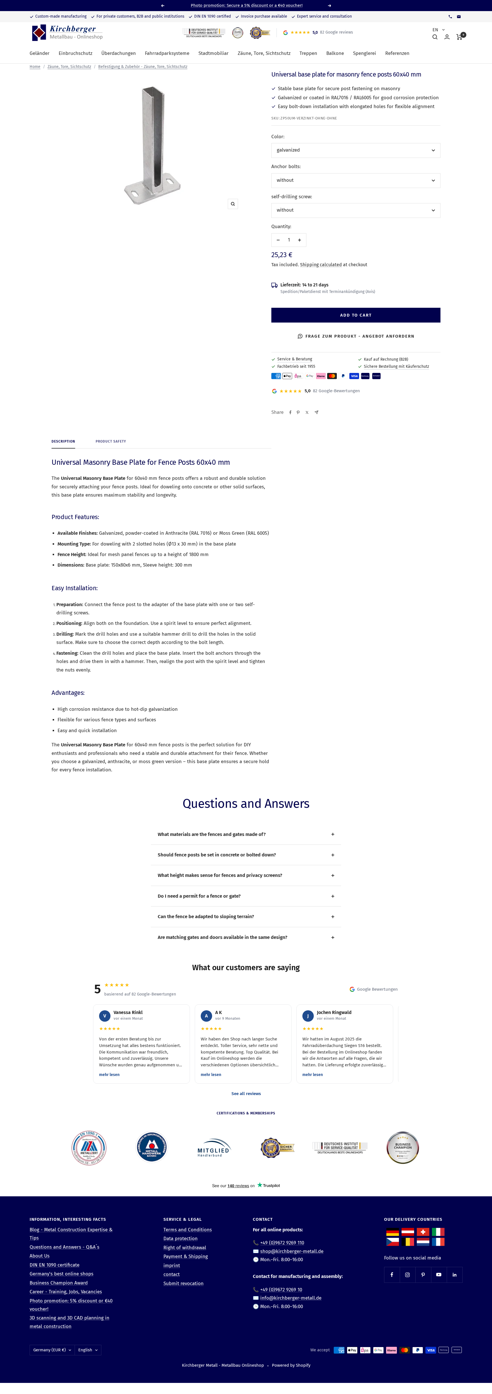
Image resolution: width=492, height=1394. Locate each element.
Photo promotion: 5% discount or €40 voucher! (71, 1305)
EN (435, 29)
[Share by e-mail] (316, 412)
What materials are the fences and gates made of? (212, 834)
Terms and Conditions (187, 1230)
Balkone (335, 53)
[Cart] (459, 37)
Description (63, 441)
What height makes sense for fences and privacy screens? (220, 875)
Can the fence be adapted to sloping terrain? (206, 917)
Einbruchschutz (75, 53)
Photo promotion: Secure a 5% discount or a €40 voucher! (247, 5)
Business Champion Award (59, 1283)
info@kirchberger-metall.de (290, 1298)
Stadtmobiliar (213, 53)
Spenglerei (364, 53)
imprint (171, 1266)
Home (35, 66)
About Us (40, 1256)
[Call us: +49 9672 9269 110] (450, 16)
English (85, 1349)
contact (171, 1274)
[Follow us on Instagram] (407, 1275)
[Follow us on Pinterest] (423, 1275)
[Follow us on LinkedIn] (454, 1275)
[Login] (447, 36)
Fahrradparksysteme (167, 53)
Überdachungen (118, 53)
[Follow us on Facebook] (392, 1275)
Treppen (308, 53)
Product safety (111, 441)
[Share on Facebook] (290, 412)
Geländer (40, 53)
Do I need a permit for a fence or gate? (199, 896)
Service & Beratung (294, 359)
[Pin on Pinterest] (298, 412)
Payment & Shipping (185, 1256)
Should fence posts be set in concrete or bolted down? (217, 855)
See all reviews (246, 1093)
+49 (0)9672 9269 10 (281, 1290)
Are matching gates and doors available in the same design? (222, 937)
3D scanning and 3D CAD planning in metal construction (69, 1322)
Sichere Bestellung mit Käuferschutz (396, 366)
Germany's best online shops (61, 1274)
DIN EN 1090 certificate (54, 1265)
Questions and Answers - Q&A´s (64, 1247)
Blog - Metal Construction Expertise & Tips (71, 1234)
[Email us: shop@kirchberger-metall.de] (458, 16)
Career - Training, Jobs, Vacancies (66, 1292)
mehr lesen (109, 1074)
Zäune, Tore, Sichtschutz (264, 53)
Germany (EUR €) (49, 1349)
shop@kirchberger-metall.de (291, 1251)
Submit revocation (183, 1283)
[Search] (435, 37)
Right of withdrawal (184, 1248)
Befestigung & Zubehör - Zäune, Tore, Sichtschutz (142, 66)
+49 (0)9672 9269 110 (282, 1243)
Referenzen (397, 53)
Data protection (180, 1239)
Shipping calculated (321, 264)
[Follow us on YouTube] (439, 1275)
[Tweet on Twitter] (307, 412)
